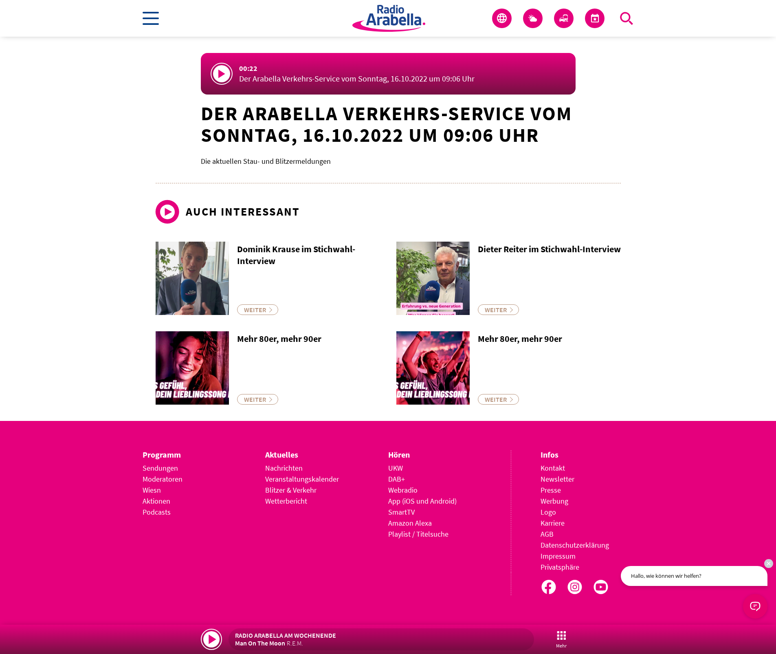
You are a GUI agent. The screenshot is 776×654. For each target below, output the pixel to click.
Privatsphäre (560, 567)
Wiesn (152, 490)
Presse (551, 490)
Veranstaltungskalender (302, 479)
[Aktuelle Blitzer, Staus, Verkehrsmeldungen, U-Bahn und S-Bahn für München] (564, 18)
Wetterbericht (286, 501)
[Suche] (626, 18)
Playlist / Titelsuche (418, 534)
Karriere (553, 523)
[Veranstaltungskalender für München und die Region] (595, 18)
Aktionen (156, 501)
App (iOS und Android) (422, 501)
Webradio (403, 490)
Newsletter (557, 479)
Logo (548, 512)
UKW (395, 468)
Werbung (554, 501)
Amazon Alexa (410, 523)
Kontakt (553, 468)
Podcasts (157, 512)
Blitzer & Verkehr (291, 490)
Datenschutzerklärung (575, 545)
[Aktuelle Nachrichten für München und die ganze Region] (502, 18)
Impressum (558, 556)
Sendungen (160, 468)
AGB (547, 534)
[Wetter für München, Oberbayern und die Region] (533, 18)
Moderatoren (162, 479)
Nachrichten (284, 468)
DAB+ (396, 479)
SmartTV (401, 512)
